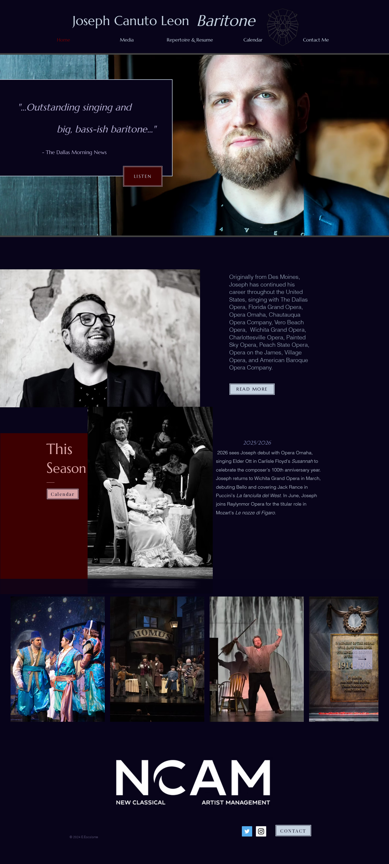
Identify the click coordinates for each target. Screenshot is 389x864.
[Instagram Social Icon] (261, 831)
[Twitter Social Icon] (247, 831)
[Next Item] (362, 659)
